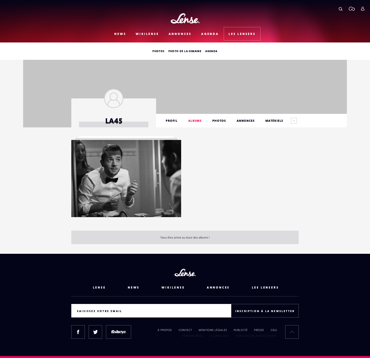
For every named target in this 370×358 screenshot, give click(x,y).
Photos (158, 51)
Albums (195, 120)
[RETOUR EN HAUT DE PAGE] (292, 332)
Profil (172, 120)
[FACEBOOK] (78, 332)
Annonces (180, 34)
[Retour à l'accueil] (185, 18)
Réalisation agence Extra (256, 335)
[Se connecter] (362, 8)
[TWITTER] (95, 332)
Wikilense (147, 34)
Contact (185, 330)
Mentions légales (213, 330)
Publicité (241, 330)
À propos (165, 330)
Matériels (274, 120)
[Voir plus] (294, 120)
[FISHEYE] (118, 332)
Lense (99, 287)
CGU (274, 330)
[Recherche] (340, 8)
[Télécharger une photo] (351, 8)
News (120, 34)
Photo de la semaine (185, 51)
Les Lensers (242, 34)
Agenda (210, 34)
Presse (259, 330)
